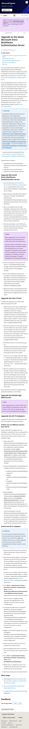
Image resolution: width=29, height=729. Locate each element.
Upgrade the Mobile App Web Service (11, 60)
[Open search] (22, 15)
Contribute (3, 723)
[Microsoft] (14, 15)
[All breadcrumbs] (2, 33)
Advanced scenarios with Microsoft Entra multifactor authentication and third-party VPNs (15, 681)
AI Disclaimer (4, 721)
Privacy (9, 723)
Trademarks (4, 727)
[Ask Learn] (24, 33)
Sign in (26, 15)
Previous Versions (13, 721)
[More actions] (26, 33)
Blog (20, 721)
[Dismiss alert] (27, 2)
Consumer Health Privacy (7, 725)
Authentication (8, 32)
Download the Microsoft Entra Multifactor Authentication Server (15, 185)
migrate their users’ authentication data (13, 134)
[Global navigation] (1, 15)
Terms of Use (19, 725)
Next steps (4, 64)
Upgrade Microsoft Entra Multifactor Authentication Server (14, 56)
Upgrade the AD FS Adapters (9, 62)
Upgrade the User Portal (8, 58)
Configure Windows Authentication (13, 691)
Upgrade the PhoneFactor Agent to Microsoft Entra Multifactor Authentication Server (14, 77)
